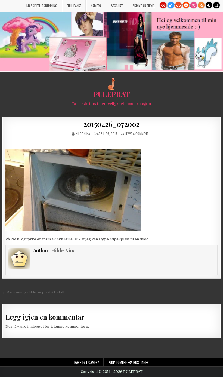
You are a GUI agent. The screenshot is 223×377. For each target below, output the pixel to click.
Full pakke (74, 5)
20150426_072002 (111, 124)
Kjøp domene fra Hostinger (129, 362)
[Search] (216, 5)
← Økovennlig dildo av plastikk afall (33, 292)
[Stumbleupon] (178, 5)
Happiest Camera (86, 362)
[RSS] (201, 5)
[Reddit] (186, 5)
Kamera (96, 5)
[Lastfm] (163, 5)
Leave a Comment (137, 133)
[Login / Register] (209, 5)
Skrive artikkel (143, 5)
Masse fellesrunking (41, 5)
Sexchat (117, 5)
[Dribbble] (193, 5)
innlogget (35, 326)
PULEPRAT (111, 94)
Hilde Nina (83, 133)
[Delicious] (171, 5)
